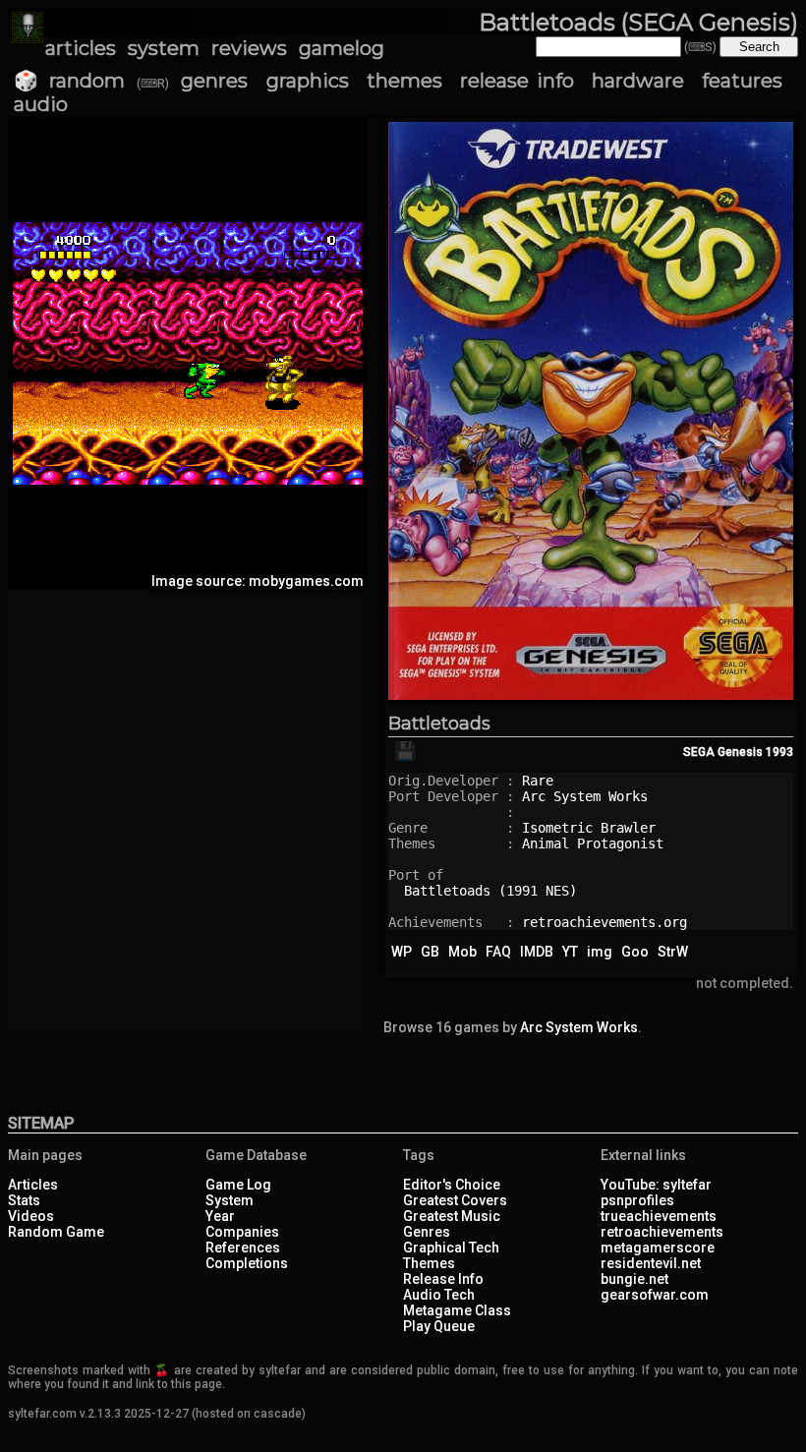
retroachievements (662, 1232)
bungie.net (634, 1279)
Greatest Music (451, 1216)
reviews (249, 48)
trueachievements (659, 1216)
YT (570, 951)
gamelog (341, 48)
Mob (462, 951)
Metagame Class (457, 1310)
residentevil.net (651, 1263)
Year (220, 1216)
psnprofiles (637, 1200)
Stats (24, 1200)
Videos (31, 1216)
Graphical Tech (451, 1247)
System (229, 1200)
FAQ (498, 951)
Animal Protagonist (592, 843)
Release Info (443, 1279)
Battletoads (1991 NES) (490, 891)
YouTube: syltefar (656, 1184)
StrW (673, 951)
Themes (429, 1263)
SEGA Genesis (723, 752)
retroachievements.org (604, 922)
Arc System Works (585, 796)
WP (401, 951)
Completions (246, 1263)
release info (517, 80)
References (242, 1247)
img (599, 951)
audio (41, 104)
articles (80, 48)
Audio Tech (439, 1295)
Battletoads (439, 723)
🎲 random (69, 80)
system (164, 48)
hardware (638, 80)
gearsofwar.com (655, 1295)
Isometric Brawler (589, 828)
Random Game (56, 1232)
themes (404, 80)
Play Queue (439, 1326)
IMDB (536, 951)
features (742, 80)
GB (430, 951)
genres (214, 80)
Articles (33, 1184)
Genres (426, 1232)
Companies (242, 1232)
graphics (307, 80)
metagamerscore (658, 1247)
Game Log (238, 1184)
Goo (635, 951)
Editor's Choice (451, 1184)
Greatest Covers (455, 1200)
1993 (779, 752)
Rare (537, 780)
